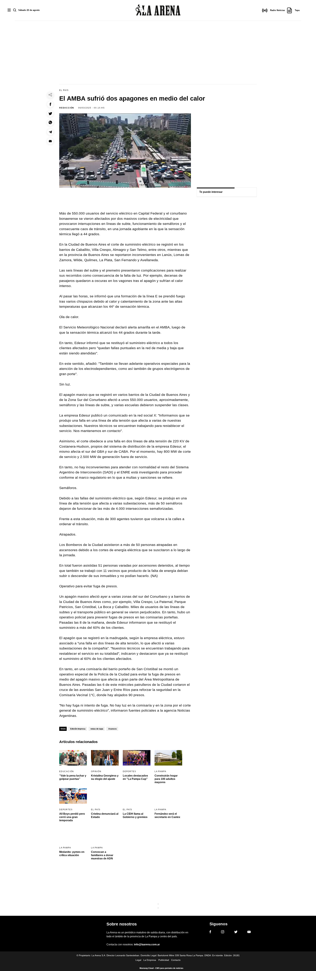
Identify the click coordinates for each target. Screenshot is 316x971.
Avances (112, 729)
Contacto (176, 960)
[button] (50, 104)
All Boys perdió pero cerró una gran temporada (72, 817)
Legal (138, 960)
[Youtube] (249, 932)
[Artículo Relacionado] (73, 758)
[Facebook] (210, 932)
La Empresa (149, 960)
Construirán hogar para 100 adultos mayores (166, 779)
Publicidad (163, 960)
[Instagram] (222, 932)
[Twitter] (235, 932)
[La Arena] (158, 10)
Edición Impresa (77, 729)
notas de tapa (97, 729)
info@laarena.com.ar (147, 944)
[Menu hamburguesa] (9, 10)
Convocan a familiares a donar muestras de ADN (102, 855)
